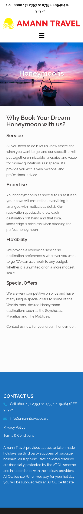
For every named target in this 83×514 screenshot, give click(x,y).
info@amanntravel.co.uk (29, 419)
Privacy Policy (14, 427)
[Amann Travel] (41, 23)
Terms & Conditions (18, 436)
